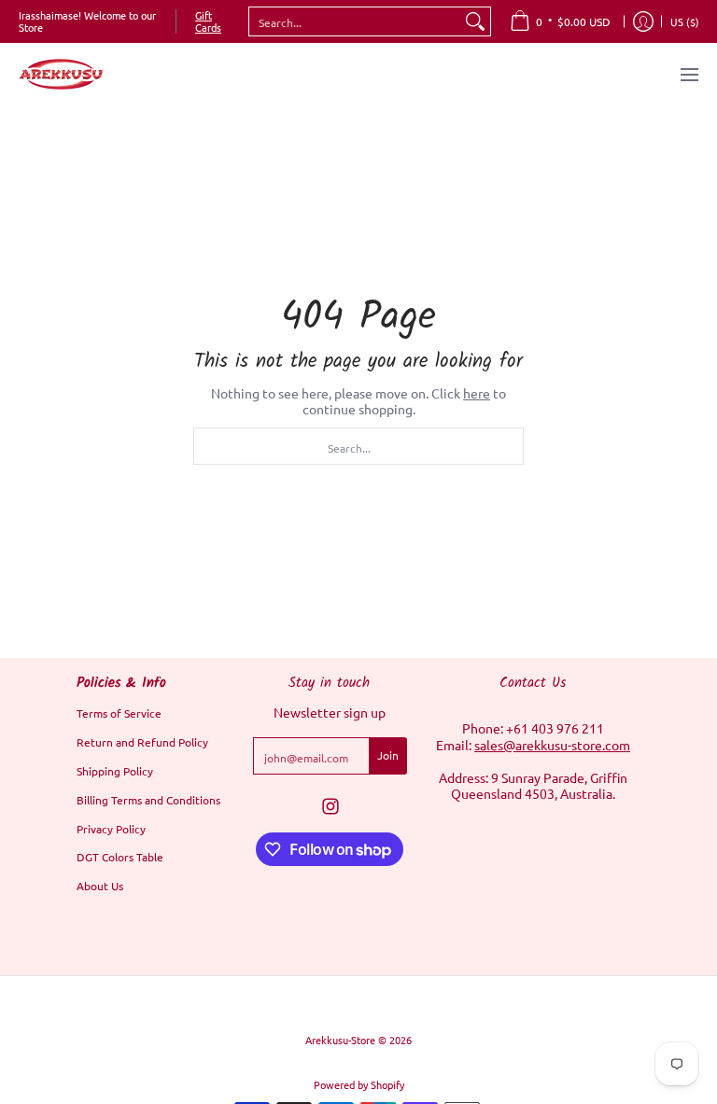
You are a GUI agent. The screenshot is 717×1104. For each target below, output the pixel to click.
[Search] (475, 21)
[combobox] (354, 21)
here (476, 392)
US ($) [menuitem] (684, 21)
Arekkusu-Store (340, 1039)
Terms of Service (119, 713)
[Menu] (688, 74)
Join (388, 755)
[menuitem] (560, 21)
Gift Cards (208, 21)
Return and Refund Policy (142, 741)
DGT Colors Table (120, 856)
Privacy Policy (111, 828)
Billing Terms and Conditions (148, 799)
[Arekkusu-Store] (61, 74)
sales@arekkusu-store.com (552, 744)
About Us (100, 885)
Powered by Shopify (359, 1084)
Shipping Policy (115, 770)
